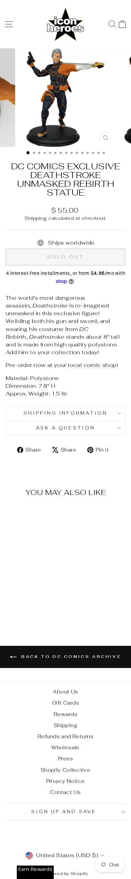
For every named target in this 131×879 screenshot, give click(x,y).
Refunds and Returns (65, 736)
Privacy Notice (65, 781)
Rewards (65, 714)
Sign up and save (63, 811)
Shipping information (66, 413)
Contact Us (65, 792)
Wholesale (65, 747)
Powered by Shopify (65, 873)
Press (65, 758)
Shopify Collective (65, 770)
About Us (65, 691)
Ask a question (65, 428)
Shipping (36, 218)
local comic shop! (93, 365)
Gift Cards (65, 703)
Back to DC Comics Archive (70, 656)
